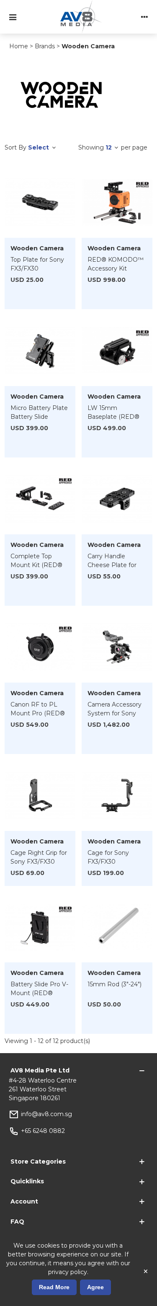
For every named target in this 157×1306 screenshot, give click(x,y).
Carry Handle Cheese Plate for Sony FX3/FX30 (112, 565)
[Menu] (13, 17)
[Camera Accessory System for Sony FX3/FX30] (117, 647)
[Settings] (144, 17)
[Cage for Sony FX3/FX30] (117, 795)
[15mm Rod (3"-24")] (117, 927)
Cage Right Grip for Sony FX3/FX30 (38, 857)
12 (109, 147)
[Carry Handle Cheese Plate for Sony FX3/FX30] (117, 499)
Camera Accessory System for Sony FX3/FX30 (115, 713)
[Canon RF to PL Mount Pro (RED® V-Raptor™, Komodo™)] (40, 647)
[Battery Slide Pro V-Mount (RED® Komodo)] (40, 927)
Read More (54, 1287)
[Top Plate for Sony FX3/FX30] (40, 202)
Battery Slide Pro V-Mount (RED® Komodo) (39, 993)
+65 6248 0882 (43, 1131)
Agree (95, 1287)
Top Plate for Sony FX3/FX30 (37, 264)
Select (39, 147)
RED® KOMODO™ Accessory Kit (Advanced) (116, 268)
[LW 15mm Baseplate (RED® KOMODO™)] (117, 350)
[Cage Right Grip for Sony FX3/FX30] (40, 795)
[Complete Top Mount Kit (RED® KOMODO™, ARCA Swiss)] (40, 499)
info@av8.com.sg (46, 1114)
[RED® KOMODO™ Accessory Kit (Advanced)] (117, 202)
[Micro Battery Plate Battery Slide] (40, 350)
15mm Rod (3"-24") (115, 984)
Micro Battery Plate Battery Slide (39, 412)
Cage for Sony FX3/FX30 (108, 857)
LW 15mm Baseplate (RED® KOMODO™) (113, 416)
